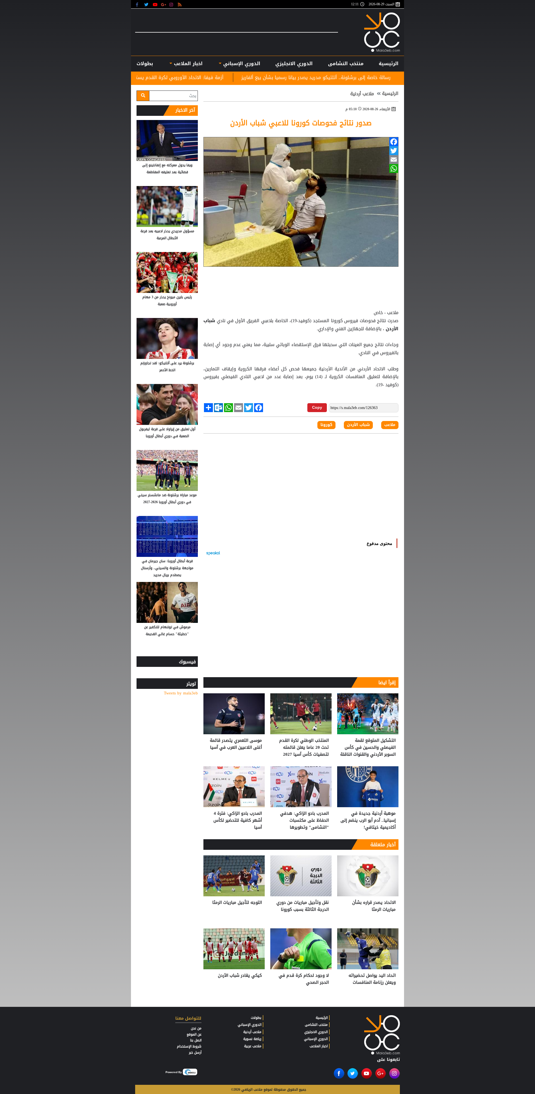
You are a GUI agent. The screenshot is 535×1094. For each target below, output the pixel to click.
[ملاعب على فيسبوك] (138, 4)
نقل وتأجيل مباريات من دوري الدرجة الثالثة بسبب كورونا (302, 906)
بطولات (256, 1017)
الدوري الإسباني (241, 63)
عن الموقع (194, 1034)
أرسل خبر (195, 1052)
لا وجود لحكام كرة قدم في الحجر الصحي (304, 979)
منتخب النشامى (346, 63)
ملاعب (389, 425)
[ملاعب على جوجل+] (163, 4)
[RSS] (180, 4)
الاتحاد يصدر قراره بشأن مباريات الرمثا (374, 906)
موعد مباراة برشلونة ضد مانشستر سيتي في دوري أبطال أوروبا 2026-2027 (167, 498)
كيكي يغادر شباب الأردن (240, 975)
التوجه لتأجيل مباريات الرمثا (237, 902)
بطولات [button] (145, 63)
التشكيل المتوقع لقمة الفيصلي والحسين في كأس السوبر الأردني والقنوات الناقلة (368, 747)
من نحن (196, 1028)
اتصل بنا (195, 1040)
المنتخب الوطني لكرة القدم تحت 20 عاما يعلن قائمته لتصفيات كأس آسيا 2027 (304, 747)
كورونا (326, 425)
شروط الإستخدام (189, 1046)
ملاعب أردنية (362, 94)
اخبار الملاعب (319, 1046)
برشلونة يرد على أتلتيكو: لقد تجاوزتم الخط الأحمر (167, 366)
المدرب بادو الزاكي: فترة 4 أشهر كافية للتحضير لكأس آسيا (237, 820)
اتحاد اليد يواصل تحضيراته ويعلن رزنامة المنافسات (372, 979)
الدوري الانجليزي (294, 63)
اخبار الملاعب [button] (187, 63)
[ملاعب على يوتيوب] (155, 4)
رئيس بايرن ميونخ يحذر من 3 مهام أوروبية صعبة (167, 300)
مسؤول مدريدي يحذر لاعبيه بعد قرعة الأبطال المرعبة (167, 234)
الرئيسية (388, 63)
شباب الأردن (358, 425)
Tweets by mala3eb (181, 693)
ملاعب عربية (252, 1046)
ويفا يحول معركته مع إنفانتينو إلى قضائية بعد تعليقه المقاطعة (167, 168)
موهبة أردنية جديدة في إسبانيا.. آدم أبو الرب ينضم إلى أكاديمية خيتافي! (368, 820)
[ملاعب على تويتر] (147, 4)
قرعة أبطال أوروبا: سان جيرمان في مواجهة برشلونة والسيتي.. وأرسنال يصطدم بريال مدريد (167, 568)
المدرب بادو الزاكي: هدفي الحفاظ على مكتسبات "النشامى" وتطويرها (304, 820)
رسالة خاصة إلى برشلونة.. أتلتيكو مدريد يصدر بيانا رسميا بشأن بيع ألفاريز (386, 77)
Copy (317, 407)
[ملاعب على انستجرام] (172, 4)
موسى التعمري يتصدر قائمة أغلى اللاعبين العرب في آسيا (236, 744)
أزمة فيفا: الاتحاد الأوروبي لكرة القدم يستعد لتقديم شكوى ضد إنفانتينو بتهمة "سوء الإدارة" (196, 77)
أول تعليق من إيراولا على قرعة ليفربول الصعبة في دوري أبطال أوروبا (167, 432)
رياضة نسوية (252, 1038)
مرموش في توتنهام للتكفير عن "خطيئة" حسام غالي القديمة (167, 630)
